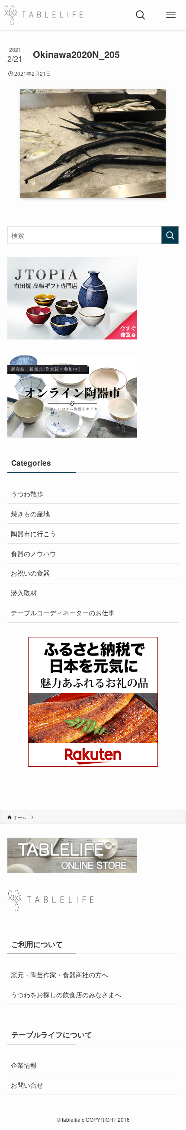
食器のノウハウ (33, 553)
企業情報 (24, 1064)
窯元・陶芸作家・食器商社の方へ (59, 974)
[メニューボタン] (171, 15)
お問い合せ (27, 1084)
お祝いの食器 (30, 572)
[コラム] (43, 15)
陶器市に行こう (33, 533)
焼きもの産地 (30, 513)
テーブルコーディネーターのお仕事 (63, 612)
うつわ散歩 (27, 493)
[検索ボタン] (140, 15)
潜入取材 (24, 592)
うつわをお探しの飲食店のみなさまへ (66, 994)
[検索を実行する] (170, 235)
